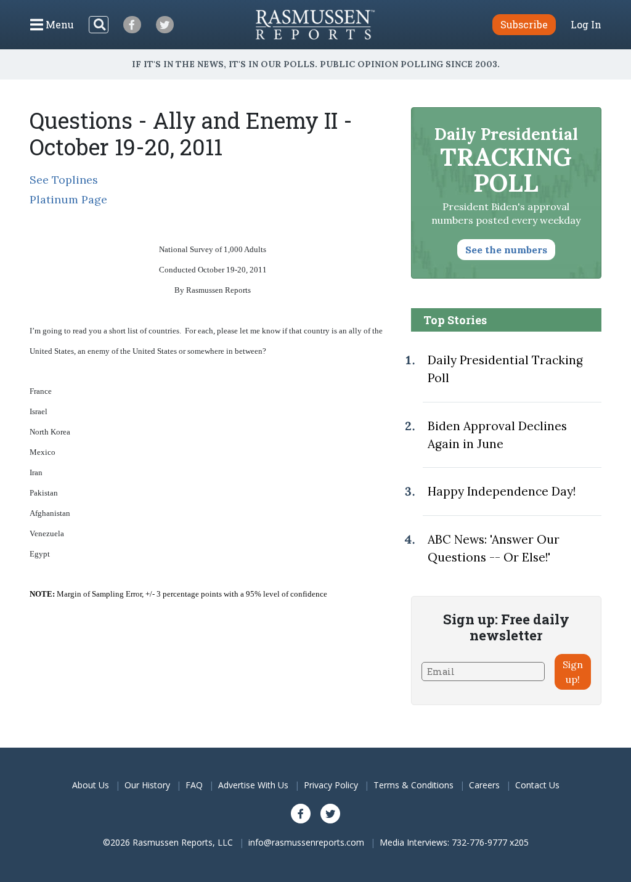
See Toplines (64, 180)
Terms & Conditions (413, 785)
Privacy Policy (331, 785)
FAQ (194, 785)
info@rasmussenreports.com (306, 842)
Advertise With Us (253, 785)
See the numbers (506, 249)
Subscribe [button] (524, 24)
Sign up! (573, 671)
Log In (586, 25)
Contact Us (537, 785)
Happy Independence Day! (502, 491)
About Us (90, 785)
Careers (484, 785)
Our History (147, 785)
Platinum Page (68, 199)
